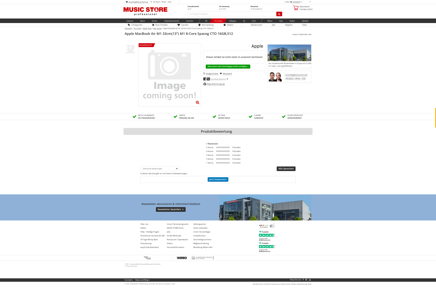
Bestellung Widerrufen (203, 247)
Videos (170, 243)
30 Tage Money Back (149, 239)
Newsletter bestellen (169, 209)
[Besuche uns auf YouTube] (310, 279)
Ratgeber (288, 24)
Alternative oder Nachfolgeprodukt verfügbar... (228, 66)
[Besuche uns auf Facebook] (303, 279)
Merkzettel (227, 73)
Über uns (144, 224)
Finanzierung (145, 243)
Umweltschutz (199, 235)
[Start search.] (279, 14)
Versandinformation (175, 247)
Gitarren (129, 20)
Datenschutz (286, 284)
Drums (154, 20)
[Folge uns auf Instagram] (306, 279)
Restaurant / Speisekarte (177, 239)
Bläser (269, 20)
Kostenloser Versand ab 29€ (152, 235)
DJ (244, 20)
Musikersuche (256, 24)
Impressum (275, 284)
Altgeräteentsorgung (216, 84)
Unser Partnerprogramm (177, 224)
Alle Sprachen (286, 168)
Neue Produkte (161, 24)
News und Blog (141, 280)
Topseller (184, 24)
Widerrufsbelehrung (299, 284)
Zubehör (305, 20)
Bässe (142, 20)
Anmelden (296, 2)
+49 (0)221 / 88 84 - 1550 (295, 78)
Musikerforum (258, 284)
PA (206, 20)
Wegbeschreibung (201, 243)
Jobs (273, 24)
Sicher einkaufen (200, 228)
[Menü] (274, 224)
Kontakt (128, 280)
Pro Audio (218, 20)
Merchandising (208, 24)
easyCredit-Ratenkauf (149, 247)
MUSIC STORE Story (175, 228)
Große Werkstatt (174, 235)
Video (304, 24)
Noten (292, 20)
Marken (230, 24)
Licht (254, 20)
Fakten (143, 228)
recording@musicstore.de (138, 2)
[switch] (272, 226)
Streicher (189, 20)
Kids (281, 20)
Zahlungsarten (199, 224)
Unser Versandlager (202, 232)
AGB (309, 284)
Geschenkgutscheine (202, 239)
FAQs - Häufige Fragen (149, 232)
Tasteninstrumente (171, 20)
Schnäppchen (136, 24)
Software (232, 20)
